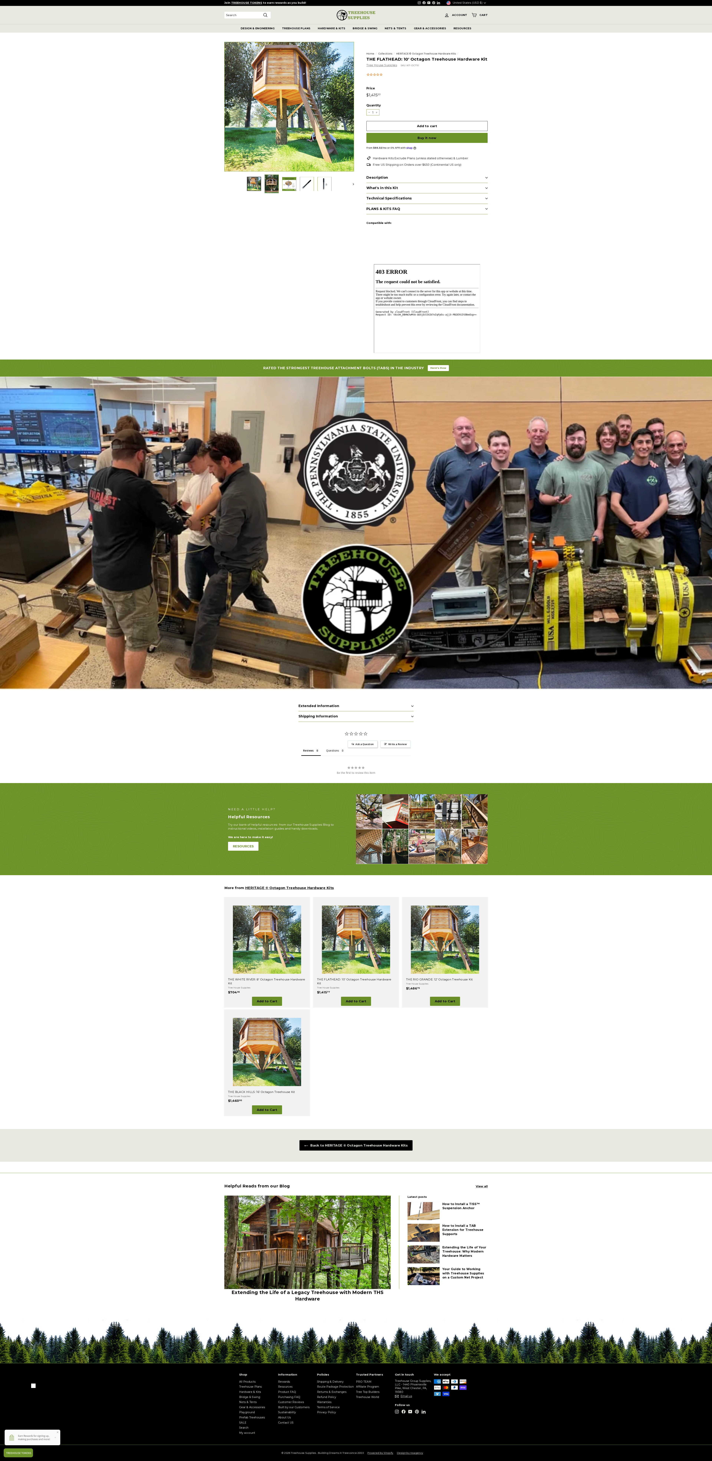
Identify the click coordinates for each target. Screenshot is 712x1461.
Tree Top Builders (367, 1392)
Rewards (284, 1381)
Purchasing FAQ (289, 1397)
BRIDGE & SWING (365, 28)
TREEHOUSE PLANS (296, 28)
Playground (247, 1412)
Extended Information (319, 706)
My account (247, 1432)
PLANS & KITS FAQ (383, 209)
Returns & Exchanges (331, 1392)
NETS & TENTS (395, 28)
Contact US (286, 1422)
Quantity (373, 105)
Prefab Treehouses (252, 1417)
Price (370, 88)
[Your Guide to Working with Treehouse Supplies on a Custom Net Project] (424, 1276)
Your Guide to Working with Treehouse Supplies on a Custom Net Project (463, 1273)
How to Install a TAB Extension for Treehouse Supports (463, 1230)
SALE (243, 1422)
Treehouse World (367, 1397)
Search (243, 1427)
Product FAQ (287, 1392)
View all (482, 1186)
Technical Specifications (389, 198)
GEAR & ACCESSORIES (430, 28)
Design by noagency (410, 1452)
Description (377, 178)
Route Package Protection (335, 1386)
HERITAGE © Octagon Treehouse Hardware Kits (426, 53)
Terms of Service (328, 1407)
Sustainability (287, 1412)
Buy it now (427, 138)
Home (370, 53)
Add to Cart (267, 1001)
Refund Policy (326, 1397)
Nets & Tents (248, 1402)
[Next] (351, 184)
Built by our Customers (293, 1407)
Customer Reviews (291, 1402)
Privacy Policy (326, 1412)
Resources (285, 1386)
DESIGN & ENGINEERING (258, 28)
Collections (385, 53)
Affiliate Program (367, 1386)
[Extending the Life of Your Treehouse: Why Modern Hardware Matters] (424, 1254)
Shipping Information (318, 716)
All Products (247, 1381)
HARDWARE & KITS (331, 28)
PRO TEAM (363, 1381)
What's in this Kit (382, 188)
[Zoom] (289, 106)
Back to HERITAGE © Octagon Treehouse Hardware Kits (358, 1145)
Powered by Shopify (380, 1452)
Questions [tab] (332, 750)
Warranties (324, 1402)
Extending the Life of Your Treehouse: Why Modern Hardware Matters (464, 1252)
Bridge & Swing (249, 1397)
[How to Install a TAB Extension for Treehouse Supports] (424, 1233)
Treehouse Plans (250, 1386)
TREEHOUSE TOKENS (246, 2)
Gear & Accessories (252, 1407)
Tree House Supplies (381, 65)
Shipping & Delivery (330, 1381)
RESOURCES (462, 28)
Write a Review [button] (397, 744)
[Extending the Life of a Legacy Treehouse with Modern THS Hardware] (307, 1242)
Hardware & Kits (250, 1392)
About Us (284, 1417)
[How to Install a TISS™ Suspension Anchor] (424, 1211)
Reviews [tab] (308, 750)
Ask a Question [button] (364, 744)
